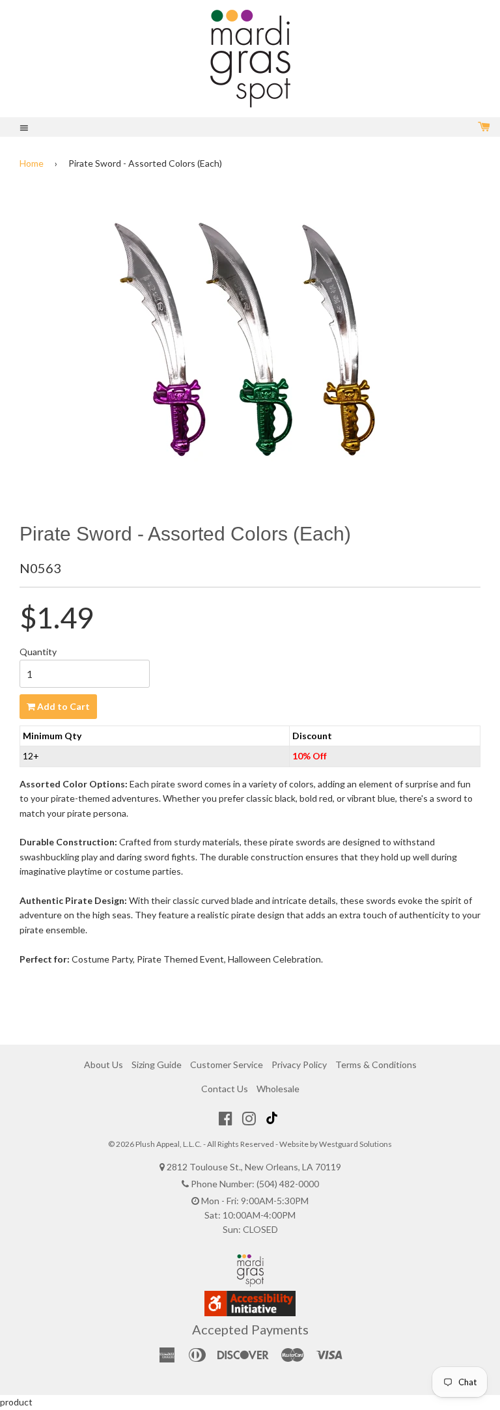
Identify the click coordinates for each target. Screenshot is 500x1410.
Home (32, 163)
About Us (103, 1064)
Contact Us (224, 1088)
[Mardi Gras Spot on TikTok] (273, 1118)
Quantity (38, 651)
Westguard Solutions (355, 1144)
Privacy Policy (299, 1064)
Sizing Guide (157, 1064)
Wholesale (278, 1088)
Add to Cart (62, 706)
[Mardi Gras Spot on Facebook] (225, 1118)
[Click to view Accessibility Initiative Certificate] (250, 1312)
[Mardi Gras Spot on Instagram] (249, 1118)
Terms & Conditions (376, 1064)
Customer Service (226, 1064)
